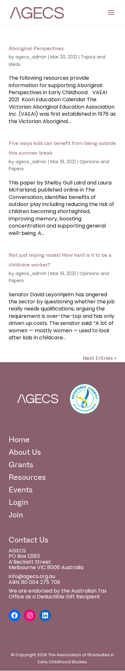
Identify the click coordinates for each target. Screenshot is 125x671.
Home (19, 439)
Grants (21, 464)
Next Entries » (99, 358)
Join (16, 514)
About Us (25, 452)
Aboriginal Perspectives (36, 48)
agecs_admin (30, 57)
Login (18, 502)
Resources (27, 477)
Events (21, 489)
